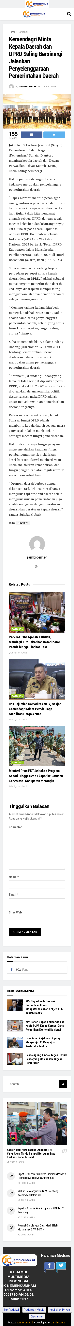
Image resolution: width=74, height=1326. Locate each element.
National (23, 32)
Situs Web (15, 912)
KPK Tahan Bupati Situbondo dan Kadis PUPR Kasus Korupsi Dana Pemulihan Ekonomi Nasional (45, 1025)
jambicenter (28, 86)
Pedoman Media (34, 1309)
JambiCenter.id (25, 1322)
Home (12, 32)
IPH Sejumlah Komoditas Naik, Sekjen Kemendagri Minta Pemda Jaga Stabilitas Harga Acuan (35, 709)
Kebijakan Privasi (60, 1309)
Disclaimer (37, 1316)
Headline (23, 522)
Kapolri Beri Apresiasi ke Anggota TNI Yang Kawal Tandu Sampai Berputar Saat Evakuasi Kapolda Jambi (31, 1153)
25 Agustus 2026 (19, 653)
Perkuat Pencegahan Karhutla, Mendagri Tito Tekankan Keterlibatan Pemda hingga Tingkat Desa (34, 642)
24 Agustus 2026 (19, 719)
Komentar (15, 827)
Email (14, 894)
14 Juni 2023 (49, 86)
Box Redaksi (11, 1309)
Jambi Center (58, 1322)
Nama (14, 877)
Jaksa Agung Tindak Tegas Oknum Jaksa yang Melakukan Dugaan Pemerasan (46, 1058)
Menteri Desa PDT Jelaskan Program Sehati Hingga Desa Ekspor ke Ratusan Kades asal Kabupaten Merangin (36, 776)
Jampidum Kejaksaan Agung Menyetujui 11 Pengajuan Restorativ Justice (43, 1042)
